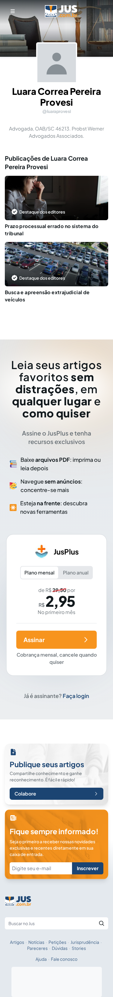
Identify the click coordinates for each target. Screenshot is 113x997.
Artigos (17, 942)
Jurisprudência (85, 942)
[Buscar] (102, 923)
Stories (79, 948)
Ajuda (41, 959)
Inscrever (88, 868)
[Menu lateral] (13, 11)
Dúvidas (59, 948)
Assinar (34, 639)
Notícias (36, 942)
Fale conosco (64, 959)
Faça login (76, 695)
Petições (57, 942)
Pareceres (37, 948)
